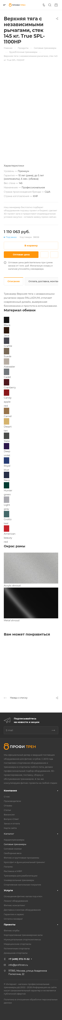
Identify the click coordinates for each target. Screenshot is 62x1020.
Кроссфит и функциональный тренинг (24, 862)
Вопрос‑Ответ (11, 819)
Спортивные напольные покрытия (22, 884)
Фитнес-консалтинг (14, 905)
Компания (10, 790)
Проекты (9, 924)
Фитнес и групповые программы (21, 857)
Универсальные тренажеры (19, 880)
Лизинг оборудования (16, 901)
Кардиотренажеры (14, 839)
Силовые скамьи (13, 848)
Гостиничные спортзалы (17, 948)
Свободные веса (12, 853)
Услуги (8, 890)
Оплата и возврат (13, 919)
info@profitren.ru (18, 965)
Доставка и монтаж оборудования (22, 910)
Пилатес (8, 866)
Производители (12, 801)
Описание (13, 281)
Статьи (7, 810)
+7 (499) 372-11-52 (19, 958)
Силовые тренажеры (15, 844)
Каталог (9, 833)
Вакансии (9, 814)
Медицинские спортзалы (17, 944)
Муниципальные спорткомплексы (22, 939)
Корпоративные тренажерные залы (23, 935)
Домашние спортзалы (16, 953)
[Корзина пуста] (56, 5)
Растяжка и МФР (13, 871)
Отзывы (8, 805)
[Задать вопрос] (44, 254)
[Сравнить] (54, 254)
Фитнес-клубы (11, 930)
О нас (7, 796)
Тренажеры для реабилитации (20, 875)
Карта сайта (10, 828)
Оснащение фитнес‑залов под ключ (23, 896)
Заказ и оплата (12, 823)
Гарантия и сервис (14, 914)
